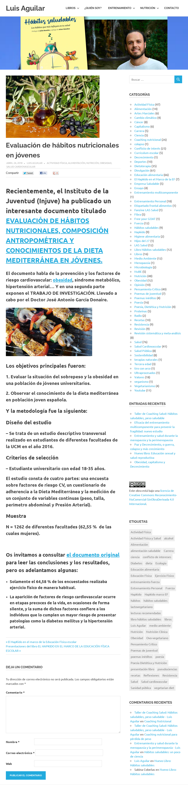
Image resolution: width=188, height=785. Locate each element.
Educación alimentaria (148, 175)
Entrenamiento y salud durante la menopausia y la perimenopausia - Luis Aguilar (155, 747)
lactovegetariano (142, 606)
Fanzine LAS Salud (146, 210)
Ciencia (139, 135)
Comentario (15, 692)
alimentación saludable (145, 550)
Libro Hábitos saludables (150, 249)
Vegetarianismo (144, 386)
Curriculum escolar (146, 153)
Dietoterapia (142, 166)
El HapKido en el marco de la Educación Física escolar (42, 642)
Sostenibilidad (143, 355)
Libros (70, 8)
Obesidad (105, 162)
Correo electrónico (20, 753)
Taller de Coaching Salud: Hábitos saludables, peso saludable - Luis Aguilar (154, 716)
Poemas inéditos (145, 298)
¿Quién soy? (93, 8)
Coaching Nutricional (157, 721)
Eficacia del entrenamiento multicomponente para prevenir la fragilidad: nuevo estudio (152, 426)
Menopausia (142, 262)
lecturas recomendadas (146, 613)
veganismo (141, 381)
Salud (138, 342)
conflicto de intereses (157, 557)
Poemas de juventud (147, 293)
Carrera (139, 131)
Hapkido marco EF (156, 594)
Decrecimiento (143, 157)
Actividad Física (57, 162)
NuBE (138, 271)
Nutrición (147, 8)
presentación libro (142, 669)
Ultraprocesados (145, 372)
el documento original (93, 554)
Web (9, 764)
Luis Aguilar (25, 8)
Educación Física (141, 575)
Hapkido (139, 232)
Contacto (171, 8)
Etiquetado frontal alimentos (153, 205)
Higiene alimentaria (147, 236)
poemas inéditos (141, 656)
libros (168, 619)
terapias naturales (146, 359)
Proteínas (140, 311)
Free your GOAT (145, 218)
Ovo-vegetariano (157, 638)
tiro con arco (142, 368)
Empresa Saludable (146, 183)
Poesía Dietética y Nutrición (149, 663)
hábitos (135, 600)
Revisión (139, 328)
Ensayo (139, 188)
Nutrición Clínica (156, 631)
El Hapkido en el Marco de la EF (154, 179)
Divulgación (141, 170)
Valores (139, 377)
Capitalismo (142, 126)
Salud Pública (143, 350)
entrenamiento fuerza (145, 582)
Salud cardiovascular (154, 681)
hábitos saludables (155, 600)
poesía (160, 656)
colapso (139, 144)
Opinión (139, 284)
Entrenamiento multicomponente (156, 192)
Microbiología (143, 267)
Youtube (139, 390)
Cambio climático (145, 117)
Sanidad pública (141, 688)
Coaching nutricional (147, 139)
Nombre (12, 742)
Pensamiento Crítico (147, 289)
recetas (135, 675)
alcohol (168, 538)
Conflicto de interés (147, 148)
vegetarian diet (164, 688)
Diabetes (136, 563)
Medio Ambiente (145, 258)
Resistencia (141, 324)
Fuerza (138, 223)
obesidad (62, 280)
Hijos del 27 (142, 240)
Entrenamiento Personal (150, 201)
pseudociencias (167, 669)
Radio (138, 315)
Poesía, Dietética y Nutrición (152, 306)
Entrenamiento (119, 8)
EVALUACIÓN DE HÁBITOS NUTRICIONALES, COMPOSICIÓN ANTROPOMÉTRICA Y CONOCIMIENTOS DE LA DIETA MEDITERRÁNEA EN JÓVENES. (57, 240)
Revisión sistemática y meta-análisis (157, 333)
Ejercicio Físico (164, 575)
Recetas (139, 320)
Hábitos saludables (146, 227)
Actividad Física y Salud (146, 538)
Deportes (140, 161)
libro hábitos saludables (146, 619)
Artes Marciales (144, 113)
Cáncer (138, 122)
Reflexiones (151, 675)
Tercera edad (142, 364)
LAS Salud (140, 245)
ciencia (135, 557)
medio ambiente (160, 625)
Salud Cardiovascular (20, 166)
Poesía (138, 302)
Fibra (137, 214)
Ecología (161, 563)
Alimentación (76, 162)
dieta (149, 563)
